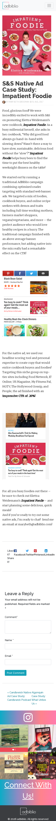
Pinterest (39, 554)
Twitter (30, 554)
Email (8, 655)
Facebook (20, 554)
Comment (11, 617)
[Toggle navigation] (49, 5)
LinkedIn (50, 554)
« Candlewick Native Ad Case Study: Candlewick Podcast (19, 696)
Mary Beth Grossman (19, 102)
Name (8, 640)
